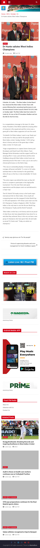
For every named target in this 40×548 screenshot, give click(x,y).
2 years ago (7, 446)
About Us (6, 405)
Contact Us (6, 410)
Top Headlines (12, 497)
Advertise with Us (8, 407)
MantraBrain (33, 545)
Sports (5, 43)
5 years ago (7, 476)
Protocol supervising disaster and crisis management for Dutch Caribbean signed (22, 245)
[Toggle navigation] (9, 2)
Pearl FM (17, 53)
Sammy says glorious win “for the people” (18, 237)
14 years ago (8, 53)
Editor (16, 446)
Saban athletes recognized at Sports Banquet (20, 532)
